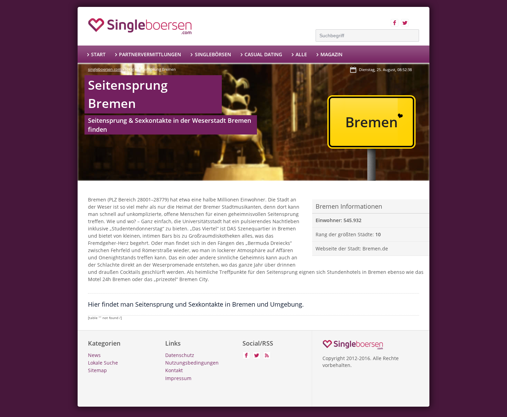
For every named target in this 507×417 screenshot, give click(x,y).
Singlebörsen (213, 54)
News (94, 355)
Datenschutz (179, 355)
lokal (129, 69)
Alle (301, 54)
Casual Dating (263, 54)
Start (98, 54)
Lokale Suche (103, 362)
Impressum (178, 378)
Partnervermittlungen (150, 54)
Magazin (331, 54)
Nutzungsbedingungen (192, 362)
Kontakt (174, 370)
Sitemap (97, 370)
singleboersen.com (104, 69)
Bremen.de (375, 248)
